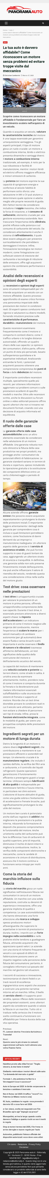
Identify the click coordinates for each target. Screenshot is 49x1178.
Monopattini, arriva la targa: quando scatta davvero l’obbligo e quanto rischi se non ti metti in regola (24, 1119)
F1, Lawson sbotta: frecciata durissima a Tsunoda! (22, 1032)
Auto (5, 42)
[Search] (43, 23)
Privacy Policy (35, 1144)
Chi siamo (11, 1144)
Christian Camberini (12, 75)
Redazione (22, 1144)
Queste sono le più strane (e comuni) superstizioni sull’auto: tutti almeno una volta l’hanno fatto (22, 1043)
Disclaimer (24, 1147)
